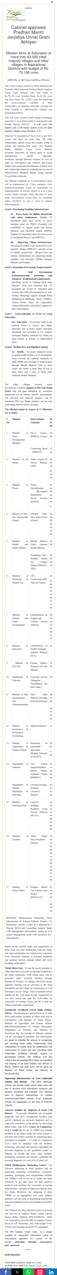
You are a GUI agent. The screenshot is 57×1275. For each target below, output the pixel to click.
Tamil (39, 1265)
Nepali (32, 1265)
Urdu (45, 1265)
